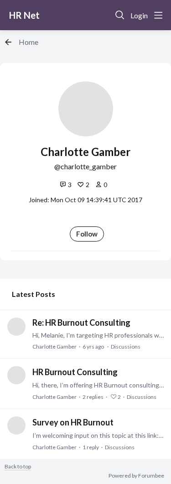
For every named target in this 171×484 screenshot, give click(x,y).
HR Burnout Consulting (75, 372)
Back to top (18, 466)
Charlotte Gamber (54, 346)
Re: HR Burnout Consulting (81, 322)
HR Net (24, 15)
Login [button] (139, 15)
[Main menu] (158, 15)
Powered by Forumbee (136, 476)
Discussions (125, 346)
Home (28, 42)
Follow (87, 234)
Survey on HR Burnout (73, 422)
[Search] (120, 15)
